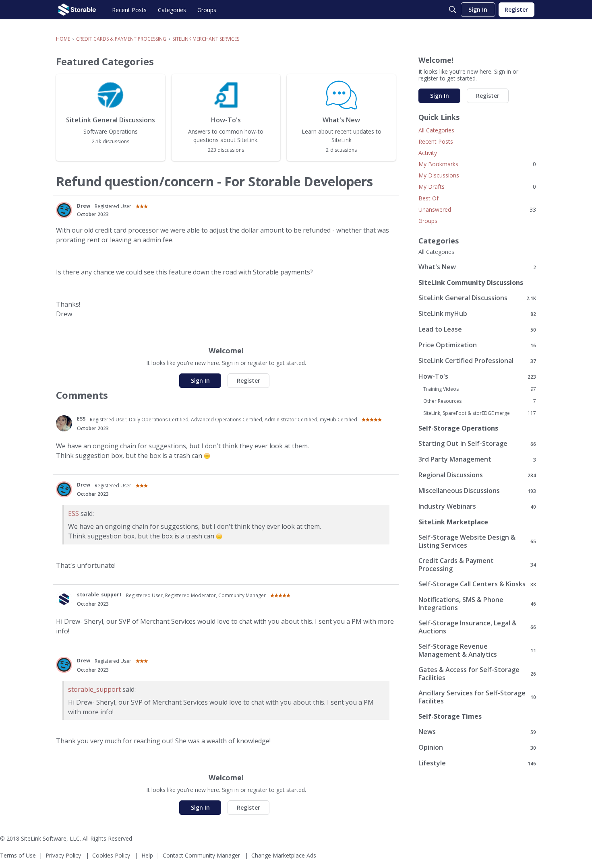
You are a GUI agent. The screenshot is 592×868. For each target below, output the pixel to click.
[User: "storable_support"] (64, 599)
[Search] (452, 9)
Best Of (428, 198)
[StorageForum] (77, 9)
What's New (477, 267)
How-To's (477, 376)
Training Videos (479, 389)
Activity (427, 153)
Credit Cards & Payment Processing (477, 565)
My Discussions (438, 175)
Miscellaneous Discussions (477, 491)
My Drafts (477, 186)
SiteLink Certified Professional (477, 361)
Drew (83, 205)
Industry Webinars (477, 506)
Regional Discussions (477, 475)
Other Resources (479, 401)
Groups (427, 221)
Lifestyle (477, 763)
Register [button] (248, 380)
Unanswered (477, 209)
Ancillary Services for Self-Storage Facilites (477, 697)
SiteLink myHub (477, 313)
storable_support (99, 594)
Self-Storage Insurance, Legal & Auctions (477, 627)
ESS (81, 418)
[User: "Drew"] (64, 210)
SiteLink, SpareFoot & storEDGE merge (479, 413)
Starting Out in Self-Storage (477, 443)
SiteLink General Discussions (477, 298)
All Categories (436, 130)
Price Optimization (477, 345)
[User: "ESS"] (64, 423)
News (477, 732)
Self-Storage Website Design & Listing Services (477, 541)
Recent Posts (435, 141)
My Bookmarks (477, 164)
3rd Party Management (477, 459)
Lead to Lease (477, 329)
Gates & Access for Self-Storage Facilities (477, 674)
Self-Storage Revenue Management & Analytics (477, 650)
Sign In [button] (200, 380)
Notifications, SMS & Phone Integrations (477, 604)
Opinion (477, 747)
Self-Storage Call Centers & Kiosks (477, 584)
